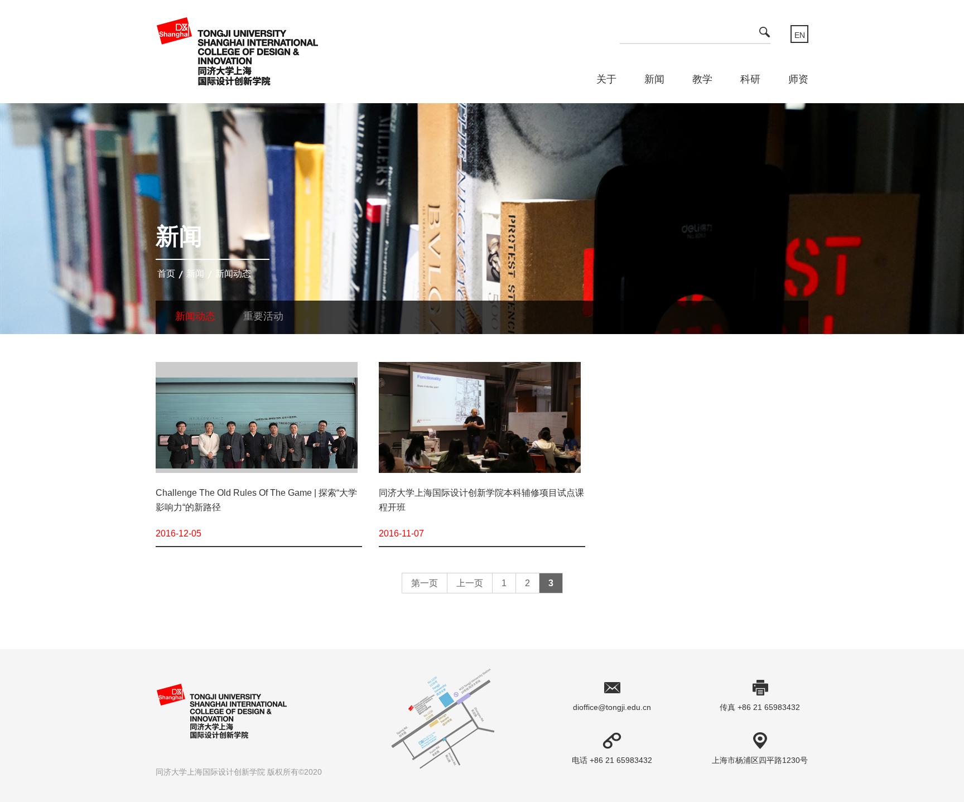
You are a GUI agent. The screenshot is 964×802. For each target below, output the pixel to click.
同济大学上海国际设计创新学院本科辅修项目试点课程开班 (481, 500)
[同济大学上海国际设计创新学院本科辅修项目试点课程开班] (480, 422)
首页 (166, 273)
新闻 (654, 79)
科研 (750, 79)
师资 (798, 79)
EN (799, 35)
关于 (606, 79)
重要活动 (263, 316)
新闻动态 (233, 273)
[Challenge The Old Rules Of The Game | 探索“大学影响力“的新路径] (257, 422)
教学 (702, 79)
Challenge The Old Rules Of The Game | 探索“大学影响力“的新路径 (256, 500)
